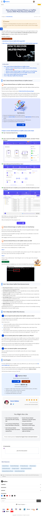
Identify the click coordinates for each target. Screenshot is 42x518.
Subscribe (39, 500)
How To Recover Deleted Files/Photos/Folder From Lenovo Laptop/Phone (12, 429)
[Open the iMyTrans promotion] (37, 262)
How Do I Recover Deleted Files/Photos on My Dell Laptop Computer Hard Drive (29, 419)
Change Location (15, 468)
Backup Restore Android (26, 468)
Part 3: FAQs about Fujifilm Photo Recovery (13, 75)
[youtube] (7, 495)
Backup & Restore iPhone (7, 471)
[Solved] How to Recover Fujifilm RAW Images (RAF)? (14, 41)
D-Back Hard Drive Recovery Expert (26, 91)
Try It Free (20, 124)
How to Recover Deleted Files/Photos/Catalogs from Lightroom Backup (28, 429)
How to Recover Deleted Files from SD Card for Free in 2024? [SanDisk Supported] (20, 43)
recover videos (12, 116)
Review (2, 4)
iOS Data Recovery (6, 468)
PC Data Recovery (9, 16)
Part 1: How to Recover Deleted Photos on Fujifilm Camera (16, 66)
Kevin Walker (14, 401)
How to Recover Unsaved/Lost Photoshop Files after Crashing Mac (12, 419)
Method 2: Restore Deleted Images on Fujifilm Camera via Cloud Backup (21, 71)
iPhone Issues (32, 466)
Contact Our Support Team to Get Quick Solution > (27, 436)
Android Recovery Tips (19, 471)
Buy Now (25, 381)
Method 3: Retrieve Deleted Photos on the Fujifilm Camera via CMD (20, 72)
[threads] (12, 495)
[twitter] (4, 495)
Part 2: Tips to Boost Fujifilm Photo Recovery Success (15, 74)
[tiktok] (15, 495)
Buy (39, 4)
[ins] (9, 495)
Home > (3, 475)
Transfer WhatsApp (14, 466)
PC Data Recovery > (9, 475)
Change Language (21, 504)
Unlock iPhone (5, 466)
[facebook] (2, 495)
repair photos (28, 116)
